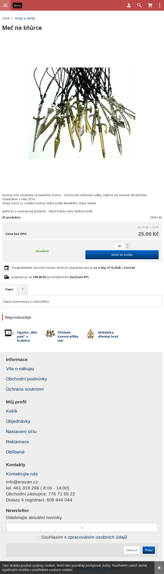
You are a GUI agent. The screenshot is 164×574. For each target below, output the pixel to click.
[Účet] (128, 5)
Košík (12, 411)
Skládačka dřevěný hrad (108, 334)
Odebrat (131, 550)
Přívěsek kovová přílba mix (68, 336)
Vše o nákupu (20, 368)
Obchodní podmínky (26, 378)
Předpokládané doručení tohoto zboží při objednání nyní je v (73, 268)
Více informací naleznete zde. (94, 570)
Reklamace (17, 441)
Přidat (149, 550)
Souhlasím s (83, 537)
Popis (9, 289)
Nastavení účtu (21, 431)
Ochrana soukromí (25, 389)
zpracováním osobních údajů (97, 537)
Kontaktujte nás (22, 473)
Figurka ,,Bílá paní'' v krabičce (27, 336)
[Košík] (150, 5)
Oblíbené (15, 451)
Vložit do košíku (122, 255)
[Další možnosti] (159, 5)
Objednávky (18, 421)
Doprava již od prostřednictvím (50, 277)
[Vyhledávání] (139, 5)
